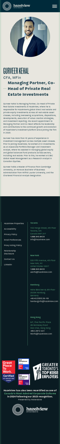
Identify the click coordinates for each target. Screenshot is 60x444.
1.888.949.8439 (37, 236)
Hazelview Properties (14, 223)
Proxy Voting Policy (13, 245)
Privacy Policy (10, 234)
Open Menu (54, 6)
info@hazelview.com (40, 239)
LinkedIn (8, 264)
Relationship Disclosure (10, 252)
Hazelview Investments (16, 6)
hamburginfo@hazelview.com (44, 301)
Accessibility (10, 228)
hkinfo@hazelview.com (41, 333)
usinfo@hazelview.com (41, 272)
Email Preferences (12, 239)
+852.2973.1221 (37, 330)
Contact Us (9, 259)
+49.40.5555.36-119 (39, 298)
